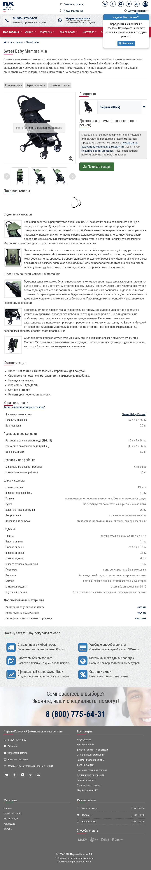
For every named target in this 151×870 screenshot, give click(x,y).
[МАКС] (121, 4)
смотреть (140, 618)
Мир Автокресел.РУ (87, 790)
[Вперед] (72, 176)
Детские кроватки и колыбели (92, 750)
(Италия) (134, 414)
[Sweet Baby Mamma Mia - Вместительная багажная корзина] (39, 176)
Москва (7, 808)
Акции (29, 31)
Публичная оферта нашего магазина (74, 858)
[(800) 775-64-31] (7, 20)
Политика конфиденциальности (74, 861)
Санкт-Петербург (13, 813)
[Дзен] (113, 4)
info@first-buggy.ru (17, 753)
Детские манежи (85, 765)
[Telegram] (129, 4)
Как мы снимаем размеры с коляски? (24, 407)
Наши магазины (73, 10)
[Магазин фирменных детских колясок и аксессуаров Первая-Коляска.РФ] (8, 6)
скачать (141, 607)
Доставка (88, 31)
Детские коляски (85, 744)
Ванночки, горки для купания (92, 770)
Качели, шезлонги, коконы (90, 760)
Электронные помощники (90, 775)
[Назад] (7, 176)
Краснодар (9, 824)
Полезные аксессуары (89, 785)
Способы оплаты (88, 830)
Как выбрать (67, 31)
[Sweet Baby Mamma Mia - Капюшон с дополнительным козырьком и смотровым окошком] (58, 176)
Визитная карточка (18, 759)
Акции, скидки (84, 739)
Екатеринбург (11, 818)
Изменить (127, 43)
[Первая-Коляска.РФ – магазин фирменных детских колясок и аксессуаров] (5, 42)
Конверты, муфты (86, 780)
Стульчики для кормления (90, 754)
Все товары (84, 731)
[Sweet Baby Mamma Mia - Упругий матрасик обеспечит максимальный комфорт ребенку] (19, 176)
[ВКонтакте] (105, 4)
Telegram (12, 746)
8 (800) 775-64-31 (25, 18)
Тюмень (8, 829)
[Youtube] (137, 4)
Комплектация (13, 85)
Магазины (46, 31)
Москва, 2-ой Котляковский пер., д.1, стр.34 (30, 766)
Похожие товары (60, 85)
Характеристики (36, 85)
